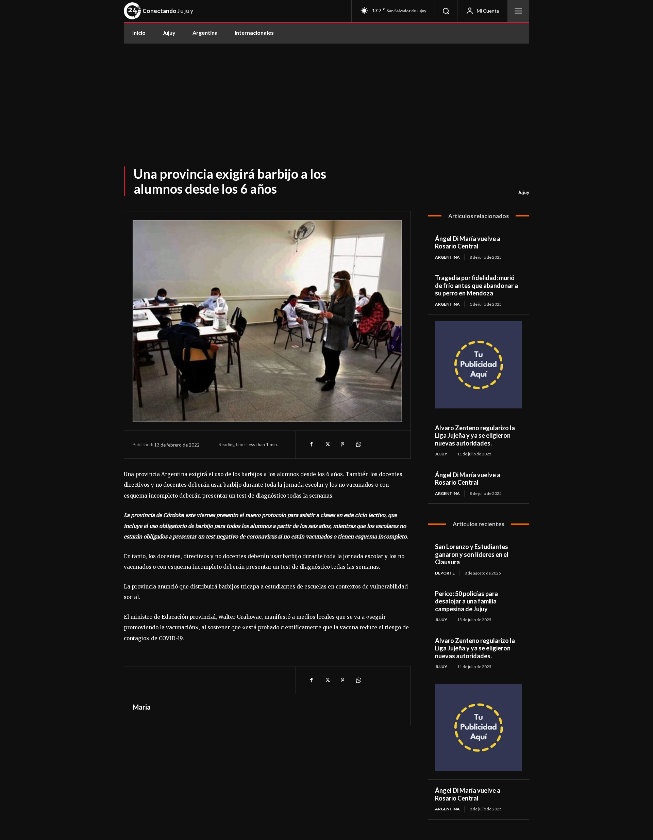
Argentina (447, 257)
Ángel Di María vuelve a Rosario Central (467, 242)
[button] (446, 11)
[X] (327, 444)
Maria (142, 707)
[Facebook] (311, 444)
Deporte (445, 573)
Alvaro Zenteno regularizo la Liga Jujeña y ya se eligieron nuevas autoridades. (475, 435)
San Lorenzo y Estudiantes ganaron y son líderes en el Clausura (471, 554)
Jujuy (523, 192)
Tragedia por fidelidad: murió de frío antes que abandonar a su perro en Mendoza (476, 285)
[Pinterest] (342, 444)
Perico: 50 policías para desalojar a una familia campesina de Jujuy (466, 601)
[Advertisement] (326, 94)
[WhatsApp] (358, 444)
